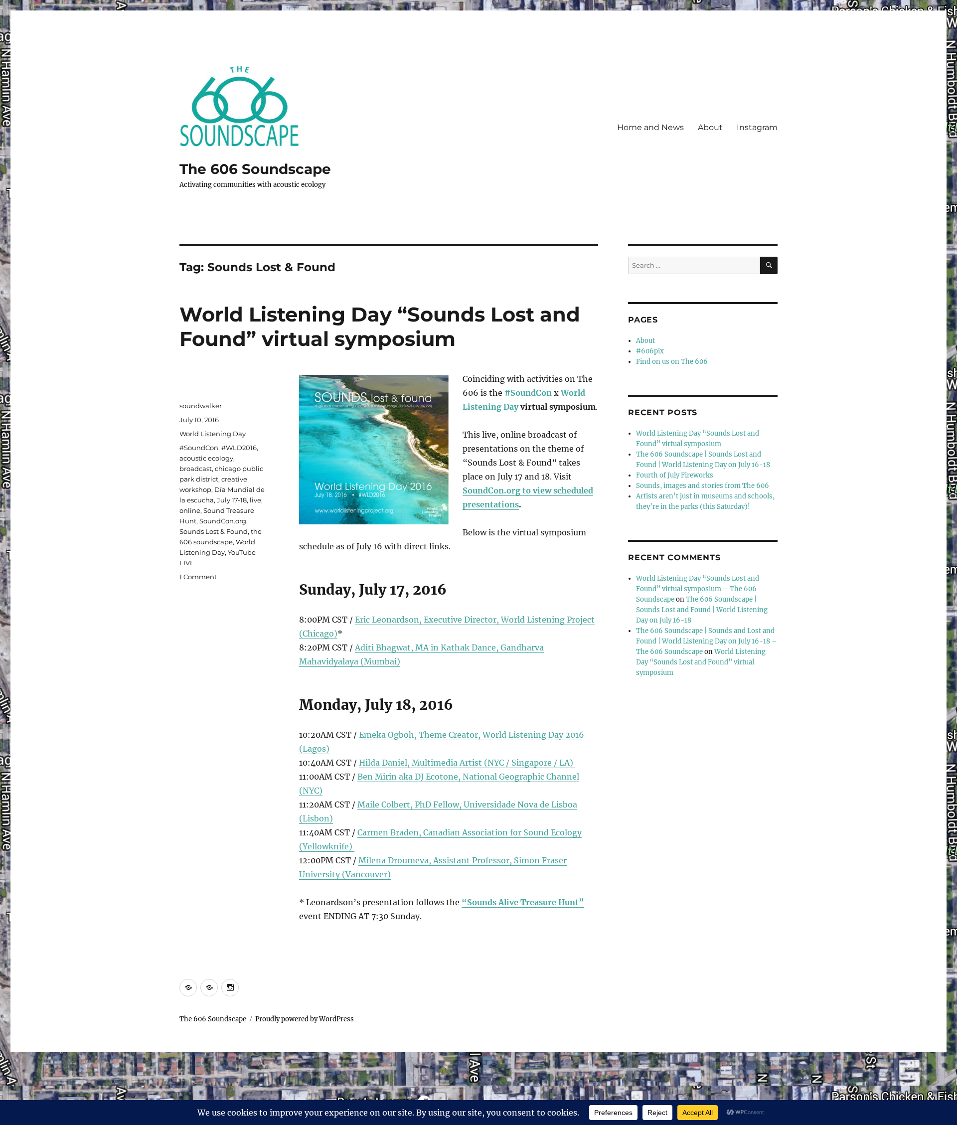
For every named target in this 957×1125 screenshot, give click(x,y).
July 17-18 (232, 500)
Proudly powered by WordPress (304, 1019)
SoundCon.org (222, 521)
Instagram (757, 127)
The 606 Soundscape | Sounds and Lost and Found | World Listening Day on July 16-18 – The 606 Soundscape (706, 641)
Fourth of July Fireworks (674, 475)
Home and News (650, 127)
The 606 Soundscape (255, 169)
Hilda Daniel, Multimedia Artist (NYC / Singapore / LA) (467, 763)
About (710, 127)
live (255, 500)
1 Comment (198, 577)
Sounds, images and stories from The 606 (702, 486)
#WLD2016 (239, 448)
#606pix (650, 351)
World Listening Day (212, 434)
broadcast (195, 469)
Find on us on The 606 (672, 361)
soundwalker (200, 406)
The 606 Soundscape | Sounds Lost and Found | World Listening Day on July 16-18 (702, 610)
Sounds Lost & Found (213, 531)
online (189, 510)
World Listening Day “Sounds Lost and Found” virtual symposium (379, 326)
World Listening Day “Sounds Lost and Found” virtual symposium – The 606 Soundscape (697, 589)
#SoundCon (528, 393)
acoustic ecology (206, 458)
